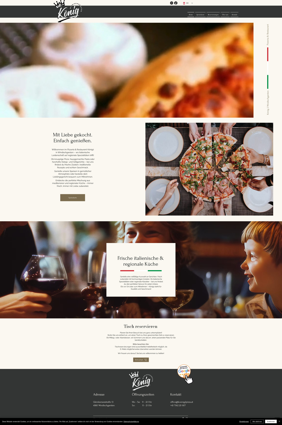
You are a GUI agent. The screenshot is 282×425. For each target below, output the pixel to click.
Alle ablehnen (257, 421)
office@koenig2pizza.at (181, 402)
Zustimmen (271, 421)
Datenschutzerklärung (131, 421)
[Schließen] (279, 421)
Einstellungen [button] (244, 421)
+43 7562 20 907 (178, 405)
